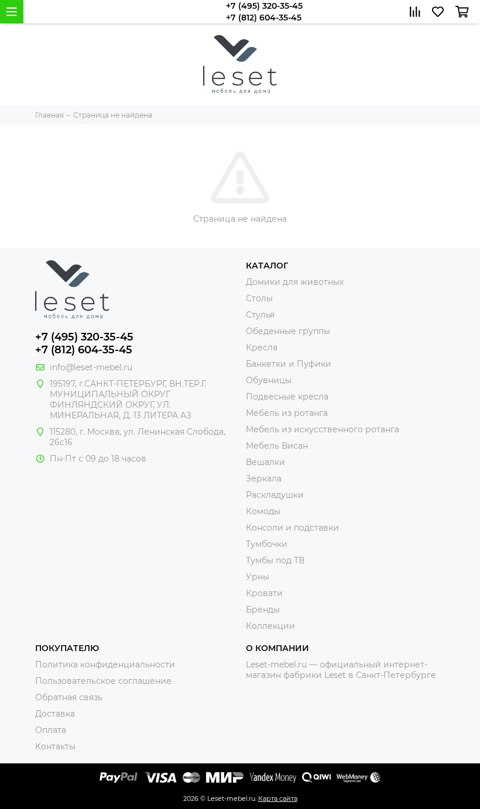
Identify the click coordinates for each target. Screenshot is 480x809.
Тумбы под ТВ (275, 560)
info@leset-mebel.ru (91, 367)
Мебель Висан (277, 445)
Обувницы (269, 380)
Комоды (263, 511)
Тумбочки (266, 544)
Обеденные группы (288, 331)
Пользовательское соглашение (103, 681)
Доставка (55, 713)
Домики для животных (295, 282)
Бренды (263, 609)
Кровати (264, 593)
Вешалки (265, 462)
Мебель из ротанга (287, 413)
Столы (259, 298)
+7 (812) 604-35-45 (263, 17)
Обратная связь (68, 697)
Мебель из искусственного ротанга (322, 429)
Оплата (50, 730)
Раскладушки (275, 495)
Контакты (55, 746)
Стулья (260, 314)
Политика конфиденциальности (105, 664)
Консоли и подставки (292, 527)
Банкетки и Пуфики (288, 364)
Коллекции (270, 626)
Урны (257, 577)
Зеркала (264, 478)
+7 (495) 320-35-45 (264, 6)
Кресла (261, 347)
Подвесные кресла (287, 396)
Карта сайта (277, 798)
